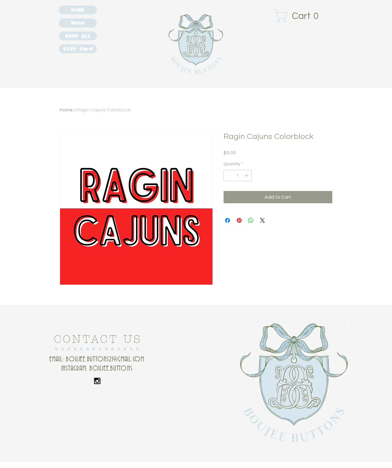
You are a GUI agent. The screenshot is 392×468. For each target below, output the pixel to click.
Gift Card (78, 49)
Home (66, 109)
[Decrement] (228, 175)
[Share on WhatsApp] (250, 220)
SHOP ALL (78, 36)
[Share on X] (262, 220)
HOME (78, 10)
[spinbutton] (237, 175)
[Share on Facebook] (227, 220)
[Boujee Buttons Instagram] (97, 380)
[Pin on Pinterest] (239, 220)
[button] (300, 16)
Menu (78, 23)
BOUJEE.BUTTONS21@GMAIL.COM (105, 359)
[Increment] (247, 175)
